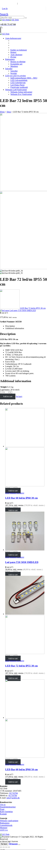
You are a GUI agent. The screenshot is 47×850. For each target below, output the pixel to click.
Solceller (8, 69)
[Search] (26, 17)
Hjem (2, 112)
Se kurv (19, 396)
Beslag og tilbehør (17, 62)
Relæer (13, 52)
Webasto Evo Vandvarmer (21, 94)
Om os (2, 804)
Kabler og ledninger (18, 50)
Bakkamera (10, 59)
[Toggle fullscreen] (6, 847)
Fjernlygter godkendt (19, 87)
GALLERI (36, 1)
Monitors (14, 66)
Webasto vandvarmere (9, 821)
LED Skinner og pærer (14, 493)
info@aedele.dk (13, 798)
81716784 (13, 793)
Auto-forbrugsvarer (13, 38)
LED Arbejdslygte (18, 83)
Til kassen (13, 844)
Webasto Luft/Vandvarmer (16, 90)
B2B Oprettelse (6, 811)
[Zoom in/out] (9, 847)
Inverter (13, 73)
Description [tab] (10, 326)
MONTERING (22, 1)
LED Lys (4, 830)
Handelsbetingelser (8, 807)
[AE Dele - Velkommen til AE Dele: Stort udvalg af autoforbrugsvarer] (9, 20)
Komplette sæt (16, 64)
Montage (3, 828)
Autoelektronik (6, 825)
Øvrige (13, 57)
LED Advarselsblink (18, 80)
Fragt (2, 809)
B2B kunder (7, 1)
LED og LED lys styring (15, 76)
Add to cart (7, 396)
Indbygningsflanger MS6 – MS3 (23, 78)
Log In (5, 8)
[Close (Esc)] (1, 847)
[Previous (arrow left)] (1, 849)
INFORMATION (7, 3)
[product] (26, 447)
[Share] (4, 847)
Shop (9, 112)
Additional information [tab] (14, 328)
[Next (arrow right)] (4, 849)
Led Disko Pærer (17, 85)
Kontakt (3, 814)
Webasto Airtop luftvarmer (21, 92)
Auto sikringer (16, 55)
